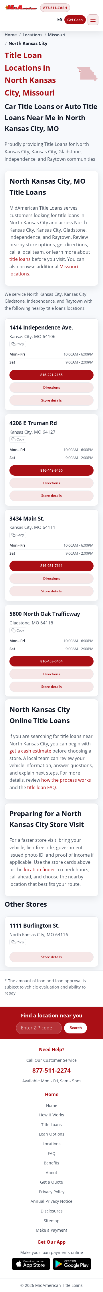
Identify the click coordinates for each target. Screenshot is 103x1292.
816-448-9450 (51, 470)
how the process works (66, 780)
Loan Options (51, 1134)
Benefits (51, 1163)
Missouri (56, 34)
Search (76, 1028)
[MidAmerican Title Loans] (21, 7)
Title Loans (51, 1124)
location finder (39, 869)
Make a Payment (51, 1230)
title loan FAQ (41, 787)
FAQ (52, 1153)
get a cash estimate (30, 751)
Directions (51, 387)
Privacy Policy (51, 1191)
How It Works (51, 1115)
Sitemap (52, 1220)
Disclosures (52, 1211)
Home (11, 34)
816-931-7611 (51, 565)
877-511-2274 (51, 1070)
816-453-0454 (51, 661)
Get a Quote (51, 1182)
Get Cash (75, 19)
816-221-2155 (51, 374)
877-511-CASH (55, 7)
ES (60, 19)
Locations (32, 34)
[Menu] (93, 19)
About (51, 1172)
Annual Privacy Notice (51, 1201)
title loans (20, 259)
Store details (51, 400)
